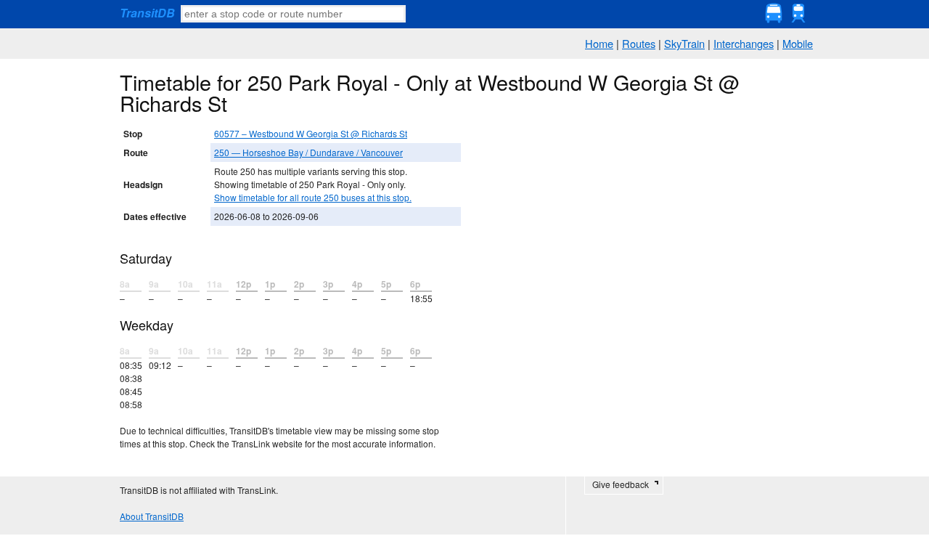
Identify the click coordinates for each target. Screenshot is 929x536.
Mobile (797, 43)
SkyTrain (684, 43)
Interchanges (743, 43)
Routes (638, 43)
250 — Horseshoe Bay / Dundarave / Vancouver (308, 152)
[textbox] (293, 14)
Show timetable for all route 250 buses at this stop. (313, 197)
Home (599, 43)
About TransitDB (152, 516)
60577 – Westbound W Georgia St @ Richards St (310, 133)
